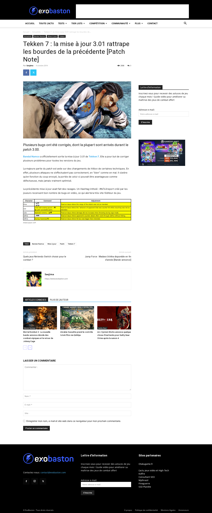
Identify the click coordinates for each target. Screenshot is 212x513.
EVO (62, 328)
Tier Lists (76, 23)
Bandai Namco (39, 36)
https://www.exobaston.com (56, 279)
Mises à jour (52, 36)
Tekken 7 (94, 156)
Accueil (30, 23)
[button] (185, 23)
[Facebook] (26, 72)
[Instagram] (35, 481)
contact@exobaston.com (53, 472)
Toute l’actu (46, 23)
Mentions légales (168, 510)
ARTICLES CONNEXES (35, 300)
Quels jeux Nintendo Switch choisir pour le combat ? (44, 258)
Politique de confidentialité (146, 510)
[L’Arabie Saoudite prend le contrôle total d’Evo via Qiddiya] (77, 317)
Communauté (120, 23)
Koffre (142, 473)
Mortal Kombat (29, 328)
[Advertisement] (132, 11)
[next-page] (30, 347)
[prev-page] (25, 347)
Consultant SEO (147, 476)
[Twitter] (33, 72)
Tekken (62, 36)
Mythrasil (143, 480)
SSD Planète (145, 486)
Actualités (36, 32)
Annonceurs (183, 510)
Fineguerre (144, 483)
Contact (152, 23)
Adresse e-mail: (147, 109)
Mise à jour (51, 244)
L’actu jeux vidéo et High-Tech (154, 470)
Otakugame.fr (146, 463)
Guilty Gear (102, 328)
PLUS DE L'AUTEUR (59, 300)
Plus (137, 23)
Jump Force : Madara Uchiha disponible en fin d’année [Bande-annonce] (108, 258)
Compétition (97, 23)
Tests (61, 23)
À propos (128, 510)
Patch (62, 244)
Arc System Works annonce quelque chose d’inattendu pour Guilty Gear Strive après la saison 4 (114, 335)
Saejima (30, 65)
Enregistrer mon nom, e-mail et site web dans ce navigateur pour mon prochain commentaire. (73, 421)
